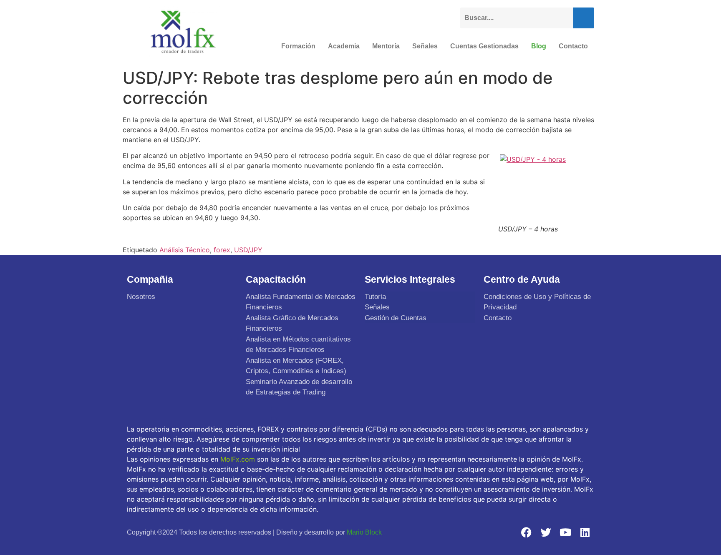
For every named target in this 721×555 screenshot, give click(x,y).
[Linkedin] (585, 532)
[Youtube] (565, 532)
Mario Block (364, 532)
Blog (538, 46)
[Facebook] (526, 532)
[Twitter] (545, 532)
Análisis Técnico (184, 250)
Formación (298, 46)
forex (222, 250)
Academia (344, 46)
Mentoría (386, 46)
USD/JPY (248, 250)
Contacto (573, 46)
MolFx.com (237, 459)
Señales (425, 46)
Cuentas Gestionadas (484, 46)
